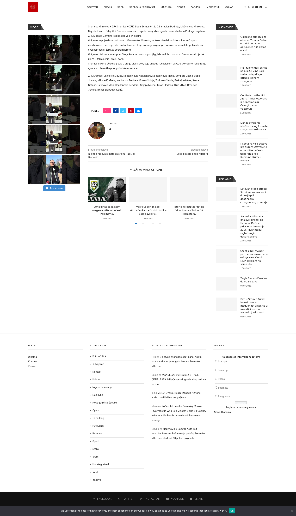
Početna (92, 7)
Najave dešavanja (102, 387)
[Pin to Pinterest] (131, 110)
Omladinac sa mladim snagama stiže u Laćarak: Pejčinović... (107, 210)
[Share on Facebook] (116, 110)
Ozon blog (98, 418)
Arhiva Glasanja (222, 412)
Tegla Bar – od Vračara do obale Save (253, 280)
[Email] (261, 7)
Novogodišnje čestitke (105, 402)
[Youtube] (256, 7)
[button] (93, 201)
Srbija (108, 7)
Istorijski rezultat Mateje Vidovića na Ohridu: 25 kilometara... (189, 210)
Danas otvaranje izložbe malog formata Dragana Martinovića (254, 126)
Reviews (97, 433)
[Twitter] (249, 7)
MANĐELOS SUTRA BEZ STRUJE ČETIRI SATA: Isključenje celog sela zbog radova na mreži (179, 379)
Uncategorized (100, 464)
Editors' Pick (99, 356)
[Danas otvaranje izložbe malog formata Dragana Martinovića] (226, 128)
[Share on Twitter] (123, 110)
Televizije (223, 370)
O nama (32, 356)
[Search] (266, 7)
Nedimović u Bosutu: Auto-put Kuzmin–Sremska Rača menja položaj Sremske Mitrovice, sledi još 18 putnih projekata (178, 433)
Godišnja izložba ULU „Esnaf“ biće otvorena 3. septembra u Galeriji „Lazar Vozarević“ (253, 102)
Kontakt (32, 361)
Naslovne (97, 394)
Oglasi (229, 7)
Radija (221, 379)
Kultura (166, 7)
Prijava (31, 366)
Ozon (113, 123)
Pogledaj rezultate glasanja (241, 407)
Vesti (95, 472)
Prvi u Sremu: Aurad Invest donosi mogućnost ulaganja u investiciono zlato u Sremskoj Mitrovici (254, 306)
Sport (181, 7)
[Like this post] (108, 110)
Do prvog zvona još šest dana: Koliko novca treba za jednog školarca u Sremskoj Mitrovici (177, 361)
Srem (120, 7)
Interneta (223, 387)
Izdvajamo (98, 364)
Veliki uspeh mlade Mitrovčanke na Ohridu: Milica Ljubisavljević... (148, 210)
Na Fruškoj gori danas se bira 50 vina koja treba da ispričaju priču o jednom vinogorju (253, 74)
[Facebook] (245, 7)
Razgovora (224, 396)
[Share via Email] (138, 110)
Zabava (195, 7)
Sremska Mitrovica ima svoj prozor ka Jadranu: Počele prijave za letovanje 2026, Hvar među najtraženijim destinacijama (252, 226)
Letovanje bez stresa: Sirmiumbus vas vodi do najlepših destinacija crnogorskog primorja (253, 195)
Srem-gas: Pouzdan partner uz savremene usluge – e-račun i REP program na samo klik (254, 257)
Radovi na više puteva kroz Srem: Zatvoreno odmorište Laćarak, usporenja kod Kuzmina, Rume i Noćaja (253, 152)
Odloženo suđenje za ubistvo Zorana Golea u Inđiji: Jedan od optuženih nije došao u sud (253, 43)
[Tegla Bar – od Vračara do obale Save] (226, 283)
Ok (231, 510)
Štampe (222, 361)
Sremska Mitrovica (142, 7)
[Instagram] (253, 7)
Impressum (213, 7)
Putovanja (98, 425)
